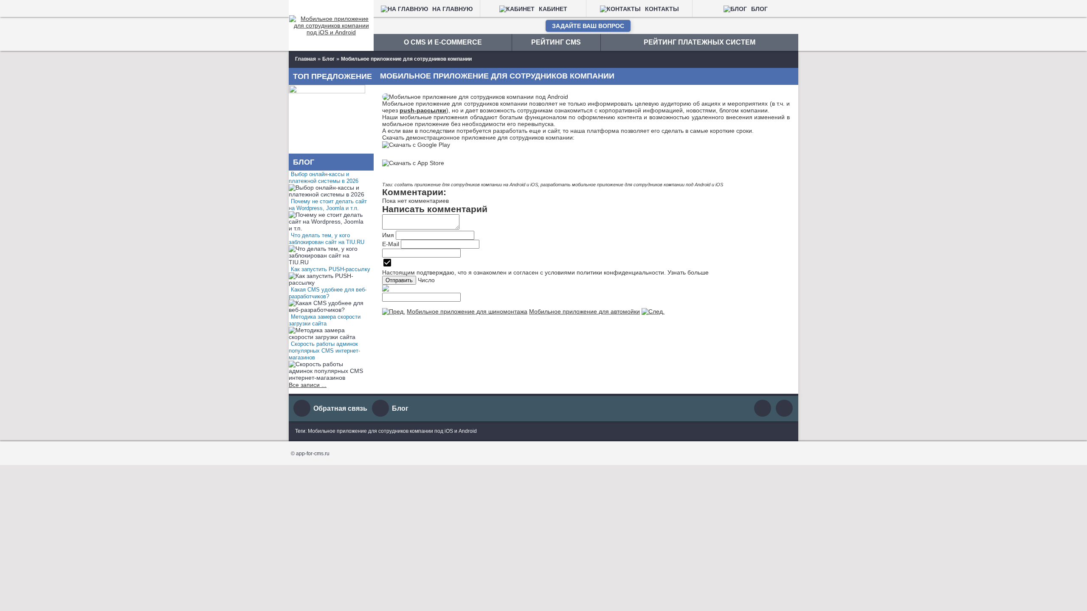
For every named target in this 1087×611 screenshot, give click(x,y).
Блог (400, 408)
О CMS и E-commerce (443, 42)
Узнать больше (688, 272)
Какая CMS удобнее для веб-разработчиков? (327, 293)
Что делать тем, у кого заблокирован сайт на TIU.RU (326, 238)
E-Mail (390, 244)
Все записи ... (308, 384)
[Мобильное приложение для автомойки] (653, 311)
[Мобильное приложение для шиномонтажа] (393, 311)
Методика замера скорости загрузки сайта (324, 320)
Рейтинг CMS (556, 42)
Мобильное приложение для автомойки (584, 311)
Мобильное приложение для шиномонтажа (467, 311)
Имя (388, 235)
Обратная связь (340, 408)
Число (426, 280)
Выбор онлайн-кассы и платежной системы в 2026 (323, 177)
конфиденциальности (634, 272)
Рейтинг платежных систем (699, 42)
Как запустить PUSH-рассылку (330, 269)
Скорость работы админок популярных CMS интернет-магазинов (324, 351)
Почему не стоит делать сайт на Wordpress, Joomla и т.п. (328, 204)
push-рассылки (423, 110)
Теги (300, 431)
